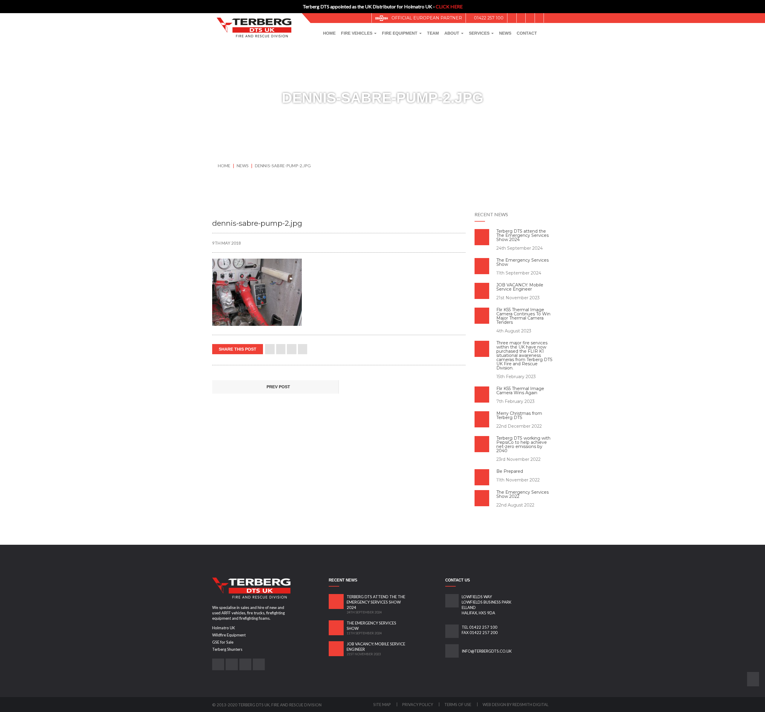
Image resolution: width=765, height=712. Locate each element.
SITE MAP (382, 704)
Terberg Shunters (227, 649)
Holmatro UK (223, 627)
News (505, 33)
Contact (527, 33)
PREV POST (277, 386)
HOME (224, 165)
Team (433, 33)
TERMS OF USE (458, 704)
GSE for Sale (222, 642)
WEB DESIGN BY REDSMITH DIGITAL (515, 704)
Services (480, 33)
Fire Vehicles (357, 33)
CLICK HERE (449, 6)
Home (329, 33)
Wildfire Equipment (229, 635)
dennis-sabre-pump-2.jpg (283, 165)
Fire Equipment (400, 33)
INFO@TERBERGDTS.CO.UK (487, 651)
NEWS (243, 165)
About (452, 33)
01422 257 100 (488, 18)
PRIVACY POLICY (418, 704)
